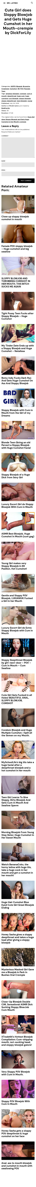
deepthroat (11, 96)
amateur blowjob (12, 94)
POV (22, 89)
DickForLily (5, 108)
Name (3, 161)
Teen (3, 91)
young (29, 101)
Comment (5, 136)
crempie (23, 94)
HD (19, 89)
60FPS (13, 86)
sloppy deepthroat (8, 101)
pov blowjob (13, 98)
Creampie (5, 89)
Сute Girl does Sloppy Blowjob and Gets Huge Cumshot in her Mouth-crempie (18, 119)
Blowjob (19, 86)
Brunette (26, 86)
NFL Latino (12, 3)
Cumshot (13, 89)
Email (3, 170)
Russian (27, 89)
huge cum (21, 96)
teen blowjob (22, 101)
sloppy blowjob (25, 98)
